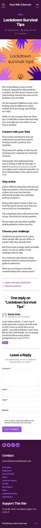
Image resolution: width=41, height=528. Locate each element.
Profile (5, 484)
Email (5, 400)
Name (5, 390)
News (20, 14)
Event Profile (8, 474)
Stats (4, 490)
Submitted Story (10, 493)
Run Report (7, 487)
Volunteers (7, 497)
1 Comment (22, 34)
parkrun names (9, 480)
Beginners (7, 470)
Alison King (14, 30)
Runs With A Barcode (20, 4)
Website (5, 410)
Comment (6, 369)
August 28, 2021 (30, 30)
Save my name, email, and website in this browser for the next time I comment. (19, 422)
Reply (5, 342)
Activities (6, 467)
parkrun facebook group (22, 166)
